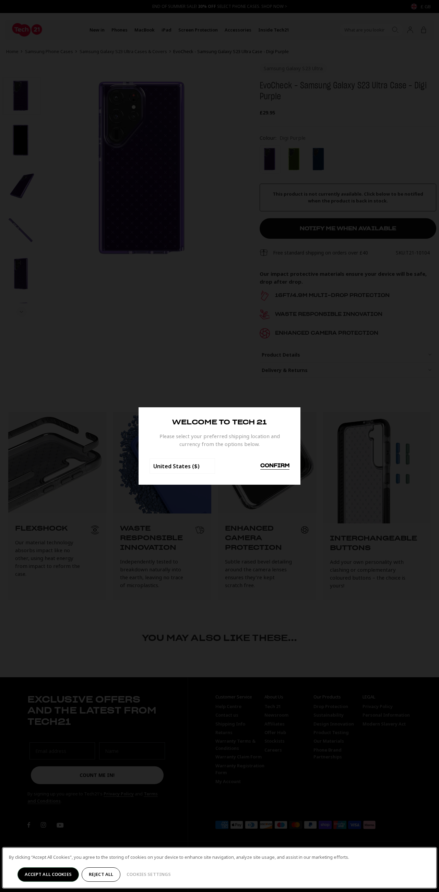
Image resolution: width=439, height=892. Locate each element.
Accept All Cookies (48, 874)
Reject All (101, 874)
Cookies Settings (149, 874)
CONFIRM (274, 465)
